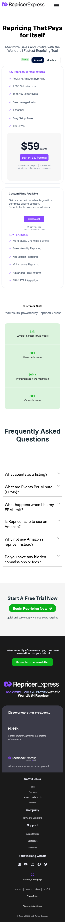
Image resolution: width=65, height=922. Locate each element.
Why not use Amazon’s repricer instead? (24, 541)
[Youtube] (25, 864)
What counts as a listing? (26, 474)
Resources (32, 847)
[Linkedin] (19, 864)
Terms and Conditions (32, 817)
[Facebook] (39, 864)
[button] (32, 474)
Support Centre (32, 833)
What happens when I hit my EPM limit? (29, 507)
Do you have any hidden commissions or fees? (25, 559)
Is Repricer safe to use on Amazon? (26, 523)
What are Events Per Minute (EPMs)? (28, 489)
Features (32, 791)
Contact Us (32, 840)
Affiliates (32, 802)
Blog (32, 786)
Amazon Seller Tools (32, 797)
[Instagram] (32, 864)
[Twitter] (45, 864)
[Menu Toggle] (56, 5)
